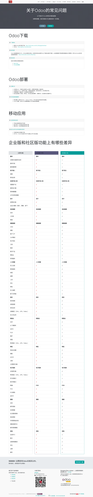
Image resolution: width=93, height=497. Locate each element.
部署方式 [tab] (13, 86)
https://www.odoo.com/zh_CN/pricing (27, 54)
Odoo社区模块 (17, 64)
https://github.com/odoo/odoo (24, 46)
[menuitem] (38, 2)
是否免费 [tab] (13, 50)
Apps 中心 (16, 63)
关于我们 (42, 25)
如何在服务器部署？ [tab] (15, 96)
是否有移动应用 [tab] (14, 120)
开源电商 (82, 493)
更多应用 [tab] (13, 57)
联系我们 (50, 25)
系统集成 (13, 476)
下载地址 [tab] (13, 42)
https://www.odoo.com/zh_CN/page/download (36, 45)
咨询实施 (13, 474)
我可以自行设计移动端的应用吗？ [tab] (18, 129)
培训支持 (13, 478)
